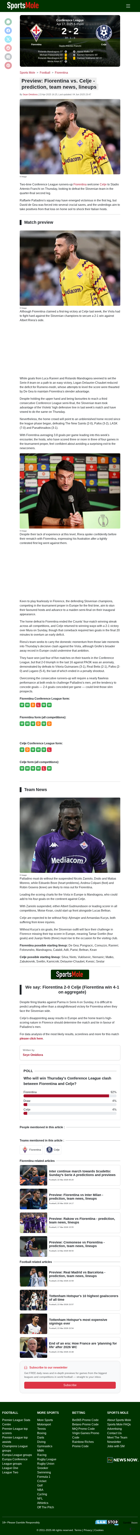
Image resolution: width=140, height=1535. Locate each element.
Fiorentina (36, 44)
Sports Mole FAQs (119, 1424)
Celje (103, 44)
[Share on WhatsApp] (8, 21)
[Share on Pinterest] (8, 65)
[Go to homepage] (23, 6)
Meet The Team (117, 1437)
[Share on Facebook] (8, 30)
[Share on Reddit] (8, 48)
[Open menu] (128, 6)
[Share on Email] (8, 56)
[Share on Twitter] (8, 39)
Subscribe (70, 1385)
